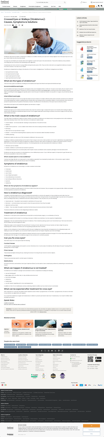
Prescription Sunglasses (35, 6)
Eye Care (53, 6)
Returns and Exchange (57, 361)
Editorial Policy (43, 312)
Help (60, 6)
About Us (54, 367)
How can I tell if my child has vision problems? (15, 304)
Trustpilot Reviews (4, 356)
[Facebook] (41, 350)
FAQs (54, 362)
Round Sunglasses (33, 420)
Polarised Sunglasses (17, 418)
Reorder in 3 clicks (13, 9)
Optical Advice (55, 364)
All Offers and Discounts (22, 369)
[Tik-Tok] (62, 350)
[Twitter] (45, 350)
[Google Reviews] (44, 378)
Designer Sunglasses (32, 344)
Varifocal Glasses (57, 344)
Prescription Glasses (10, 344)
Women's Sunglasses (16, 416)
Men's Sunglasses (8, 416)
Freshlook (23, 398)
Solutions (46, 6)
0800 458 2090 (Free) (76, 356)
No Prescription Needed (5, 362)
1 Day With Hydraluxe (66, 400)
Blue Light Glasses (21, 344)
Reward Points (20, 365)
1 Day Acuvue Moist (41, 400)
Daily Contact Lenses (92, 344)
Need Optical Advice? (98, 2)
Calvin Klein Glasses (81, 411)
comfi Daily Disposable (10, 400)
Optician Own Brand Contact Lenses (59, 370)
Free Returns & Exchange (90, 9)
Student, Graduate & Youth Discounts (25, 361)
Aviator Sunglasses (8, 420)
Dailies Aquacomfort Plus (24, 347)
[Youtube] (52, 350)
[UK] (2, 385)
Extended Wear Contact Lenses (49, 392)
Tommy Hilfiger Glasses (52, 411)
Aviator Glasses (8, 407)
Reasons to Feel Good (5, 358)
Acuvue (9, 398)
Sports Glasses (39, 409)
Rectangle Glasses (41, 407)
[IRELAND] (6, 385)
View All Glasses (75, 409)
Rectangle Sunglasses (49, 420)
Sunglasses (23, 6)
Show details (21, 434)
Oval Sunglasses (41, 420)
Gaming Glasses (32, 409)
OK (91, 425)
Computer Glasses (17, 409)
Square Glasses (34, 407)
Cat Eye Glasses (15, 407)
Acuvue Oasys (18, 400)
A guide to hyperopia (9, 303)
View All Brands (42, 398)
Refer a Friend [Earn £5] (22, 367)
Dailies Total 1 (24, 400)
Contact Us (55, 356)
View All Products (74, 400)
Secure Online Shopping (5, 367)
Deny (91, 433)
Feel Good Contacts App (5, 359)
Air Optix (28, 398)
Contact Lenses (6, 6)
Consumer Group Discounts (23, 364)
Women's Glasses (15, 405)
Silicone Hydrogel (42, 396)
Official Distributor (4, 361)
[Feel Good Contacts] (5, 2)
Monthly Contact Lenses (10, 347)
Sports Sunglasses (26, 418)
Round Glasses (21, 407)
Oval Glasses (27, 407)
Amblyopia (6, 221)
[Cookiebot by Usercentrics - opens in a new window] (10, 435)
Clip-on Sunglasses (42, 418)
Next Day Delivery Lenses (20, 396)
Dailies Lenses (14, 398)
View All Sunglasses (85, 420)
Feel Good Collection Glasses (10, 411)
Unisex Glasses (22, 405)
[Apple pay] (98, 358)
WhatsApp (73, 358)
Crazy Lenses (28, 396)
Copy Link (15, 27)
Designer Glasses (39, 359)
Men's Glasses (7, 405)
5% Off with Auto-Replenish (23, 359)
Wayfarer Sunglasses (25, 420)
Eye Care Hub (55, 369)
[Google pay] (98, 361)
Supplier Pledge (3, 365)
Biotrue (38, 398)
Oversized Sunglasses (51, 418)
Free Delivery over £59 (39, 9)
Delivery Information (56, 358)
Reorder (92, 6)
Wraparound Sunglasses (66, 420)
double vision (47, 90)
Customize (91, 429)
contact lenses (15, 246)
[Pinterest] (59, 350)
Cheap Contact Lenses (11, 396)
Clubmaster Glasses (57, 407)
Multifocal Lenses (19, 394)
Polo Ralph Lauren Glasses (42, 411)
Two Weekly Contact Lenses (38, 392)
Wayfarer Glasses (49, 407)
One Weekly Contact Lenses (27, 392)
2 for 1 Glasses (38, 362)
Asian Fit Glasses (68, 409)
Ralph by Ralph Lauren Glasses (63, 411)
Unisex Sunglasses (25, 416)
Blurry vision (8, 275)
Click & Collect (55, 359)
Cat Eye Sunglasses (16, 420)
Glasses (15, 6)
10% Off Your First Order (22, 356)
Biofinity (19, 398)
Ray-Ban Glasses (19, 411)
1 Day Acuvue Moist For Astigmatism (51, 400)
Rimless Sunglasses (34, 418)
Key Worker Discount (22, 362)
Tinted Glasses (61, 409)
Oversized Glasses (46, 409)
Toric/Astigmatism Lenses (10, 394)
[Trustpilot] (34, 378)
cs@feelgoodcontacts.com (77, 360)
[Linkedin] (55, 350)
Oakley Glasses (26, 411)
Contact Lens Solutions (40, 370)
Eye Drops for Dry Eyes (39, 369)
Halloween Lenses (34, 396)
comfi (6, 398)
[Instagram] (48, 350)
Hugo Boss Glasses (73, 411)
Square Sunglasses (57, 420)
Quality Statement (4, 364)
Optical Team (55, 365)
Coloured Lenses (26, 394)
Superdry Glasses (33, 411)
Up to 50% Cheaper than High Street (7, 369)
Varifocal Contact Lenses (79, 344)
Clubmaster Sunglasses (76, 420)
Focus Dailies (33, 398)
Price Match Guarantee (22, 358)
